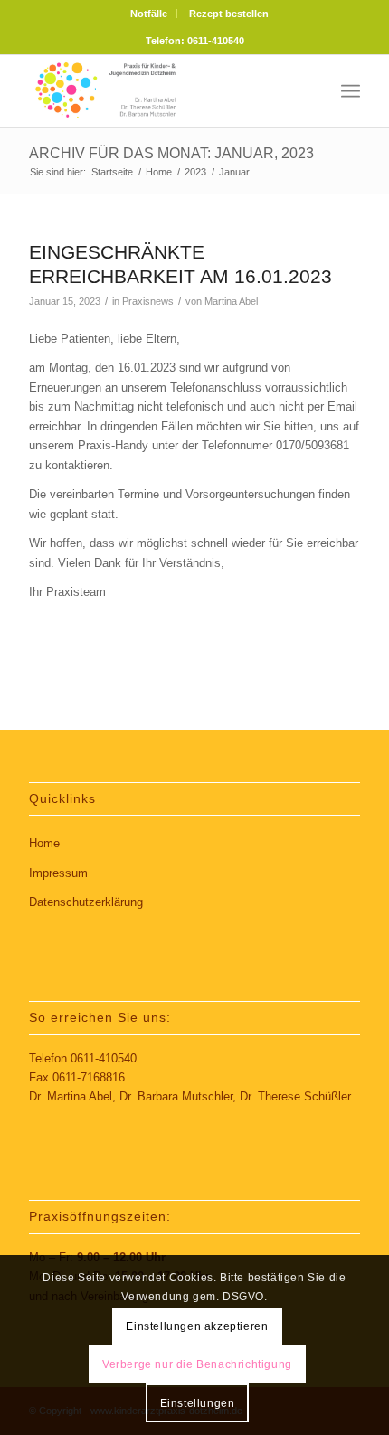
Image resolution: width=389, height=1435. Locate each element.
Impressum (58, 873)
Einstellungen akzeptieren (197, 1326)
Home (44, 843)
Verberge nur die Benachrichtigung (197, 1364)
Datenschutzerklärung (86, 902)
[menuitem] (149, 13)
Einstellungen (197, 1403)
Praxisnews (148, 301)
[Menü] (350, 91)
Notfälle (148, 13)
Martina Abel (231, 301)
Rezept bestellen (229, 13)
